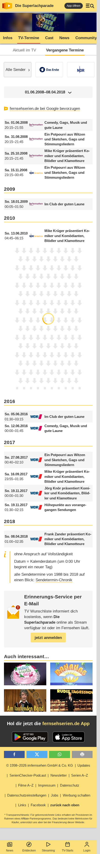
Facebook (38, 805)
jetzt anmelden (48, 637)
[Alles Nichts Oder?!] (25, 674)
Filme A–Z (25, 785)
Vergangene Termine (65, 50)
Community (86, 38)
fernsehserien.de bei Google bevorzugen (45, 108)
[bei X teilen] (37, 754)
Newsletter (58, 775)
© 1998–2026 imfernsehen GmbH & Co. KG (39, 765)
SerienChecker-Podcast (28, 775)
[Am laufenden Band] (25, 700)
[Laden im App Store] (69, 737)
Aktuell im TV (24, 50)
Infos (7, 38)
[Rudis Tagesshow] (71, 700)
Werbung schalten (76, 795)
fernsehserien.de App (66, 723)
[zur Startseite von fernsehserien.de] (7, 5)
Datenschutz (69, 785)
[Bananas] (71, 674)
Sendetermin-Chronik (54, 580)
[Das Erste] (49, 69)
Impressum (47, 785)
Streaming (48, 850)
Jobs (54, 795)
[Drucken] (82, 754)
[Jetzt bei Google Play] (30, 737)
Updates (83, 765)
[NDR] (81, 69)
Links (22, 805)
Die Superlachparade (34, 5)
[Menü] (90, 6)
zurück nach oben (64, 805)
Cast (49, 38)
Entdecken (29, 850)
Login (86, 850)
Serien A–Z (79, 775)
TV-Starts (67, 850)
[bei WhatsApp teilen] (59, 754)
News (9, 850)
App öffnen (73, 5)
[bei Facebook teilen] (14, 754)
